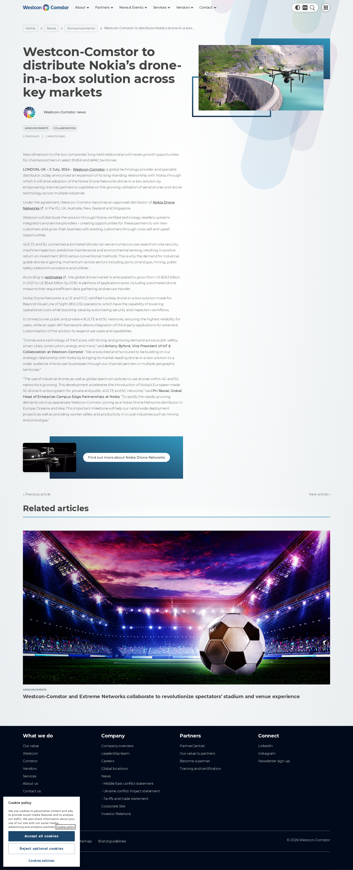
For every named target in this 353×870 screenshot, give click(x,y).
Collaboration (64, 128)
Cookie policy (66, 826)
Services (29, 776)
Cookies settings (42, 860)
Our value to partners (197, 753)
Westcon (30, 753)
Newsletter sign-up (274, 761)
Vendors (30, 768)
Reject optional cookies (41, 849)
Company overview (117, 746)
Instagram (267, 753)
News (51, 28)
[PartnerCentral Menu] (326, 7)
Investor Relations (116, 814)
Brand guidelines (112, 841)
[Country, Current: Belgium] (305, 7)
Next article (318, 494)
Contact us (32, 791)
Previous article (37, 494)
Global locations (114, 768)
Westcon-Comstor (89, 169)
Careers (107, 761)
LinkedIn (265, 746)
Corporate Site (113, 806)
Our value (31, 746)
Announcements (81, 28)
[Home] (46, 7)
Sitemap (85, 841)
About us (30, 783)
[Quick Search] (312, 7)
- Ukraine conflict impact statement (130, 791)
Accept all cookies (41, 836)
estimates (53, 277)
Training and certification (200, 768)
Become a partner (195, 761)
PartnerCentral (192, 746)
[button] (297, 7)
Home (30, 28)
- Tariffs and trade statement (125, 799)
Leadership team (115, 753)
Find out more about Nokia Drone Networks (126, 457)
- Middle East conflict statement (127, 783)
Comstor (30, 761)
